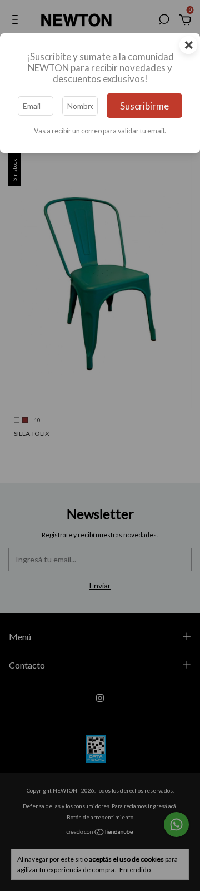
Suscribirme (144, 106)
